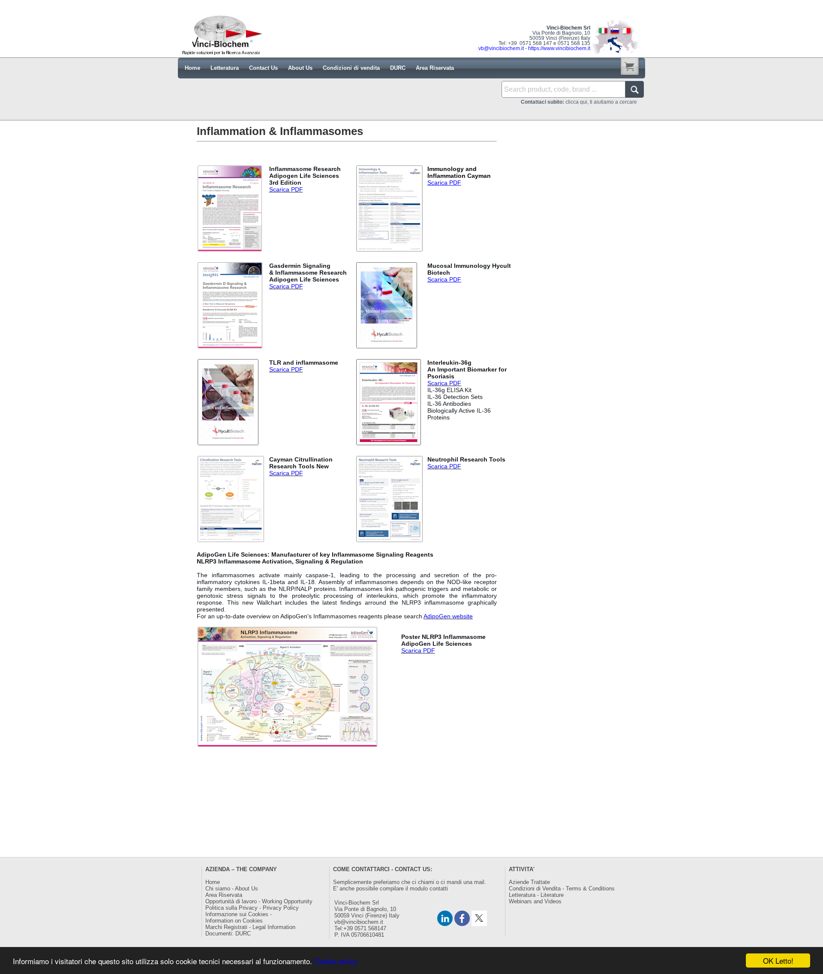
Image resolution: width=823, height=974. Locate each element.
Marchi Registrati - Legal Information (250, 927)
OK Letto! (778, 960)
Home (212, 882)
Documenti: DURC (228, 933)
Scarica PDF (286, 189)
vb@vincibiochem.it (358, 922)
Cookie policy (335, 961)
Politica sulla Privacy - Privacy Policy (252, 908)
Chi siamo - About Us (231, 888)
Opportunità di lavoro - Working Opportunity (258, 901)
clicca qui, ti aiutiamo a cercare (579, 102)
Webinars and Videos (535, 901)
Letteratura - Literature (536, 895)
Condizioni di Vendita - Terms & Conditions (562, 888)
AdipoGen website (448, 616)
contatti (439, 888)
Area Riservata (223, 895)
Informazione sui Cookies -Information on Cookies (238, 917)
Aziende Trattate (529, 882)
